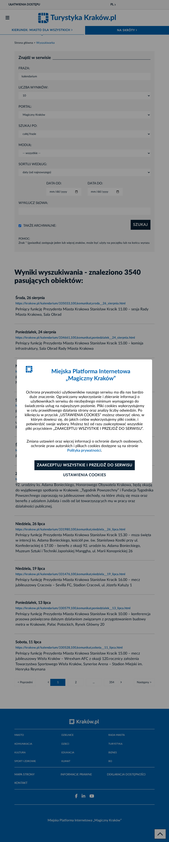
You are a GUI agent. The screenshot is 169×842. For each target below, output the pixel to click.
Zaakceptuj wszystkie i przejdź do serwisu (84, 465)
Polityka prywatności (84, 450)
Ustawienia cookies (84, 475)
